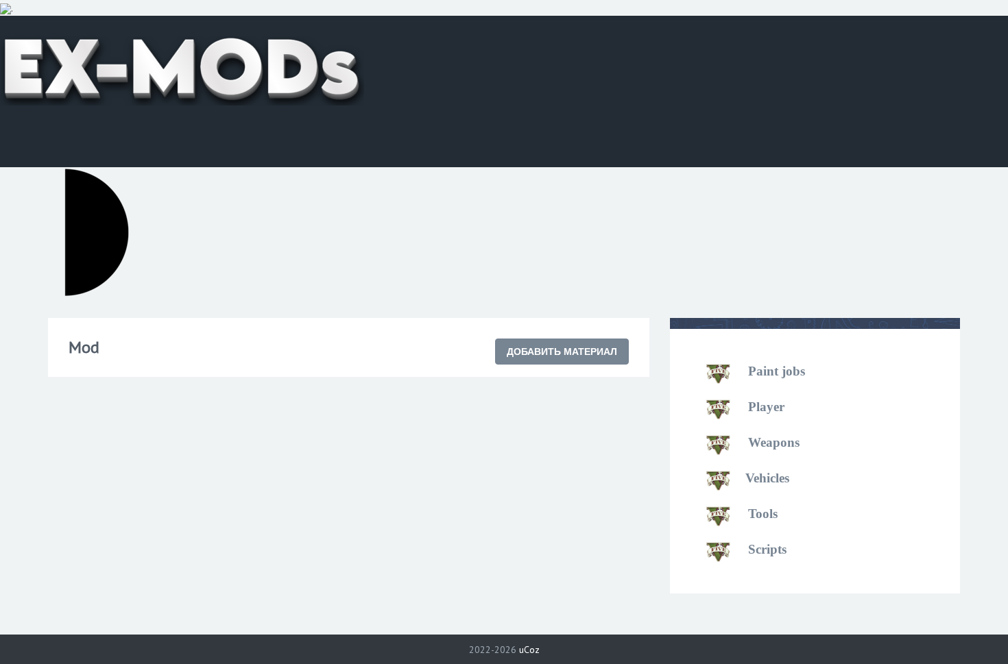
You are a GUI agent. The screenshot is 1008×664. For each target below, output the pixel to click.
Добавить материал (562, 351)
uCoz (529, 649)
